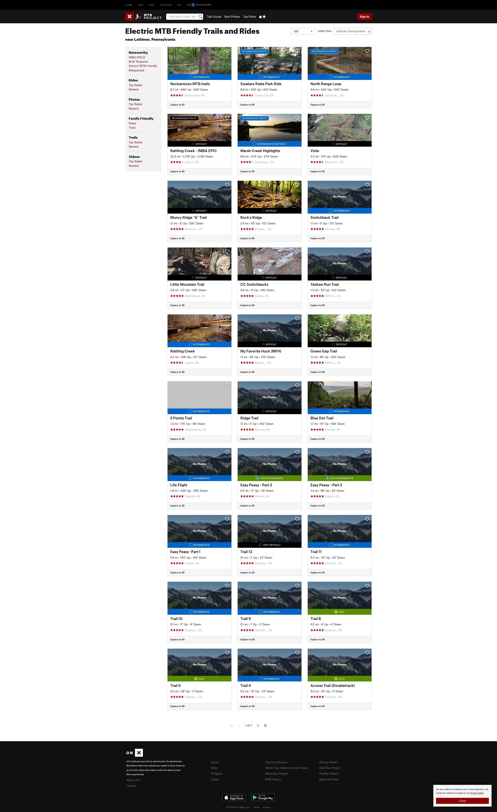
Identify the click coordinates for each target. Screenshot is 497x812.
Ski (180, 4)
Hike (152, 4)
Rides (132, 123)
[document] (462, 796)
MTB (140, 4)
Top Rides (249, 16)
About (215, 762)
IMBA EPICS (137, 57)
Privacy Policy (477, 793)
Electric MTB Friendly (143, 66)
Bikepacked (136, 70)
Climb (129, 4)
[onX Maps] (134, 755)
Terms (257, 807)
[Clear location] (369, 31)
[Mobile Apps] (262, 16)
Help (214, 768)
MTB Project (273, 779)
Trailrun (166, 4)
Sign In (364, 16)
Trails (132, 127)
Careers (131, 785)
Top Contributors (276, 762)
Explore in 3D (177, 104)
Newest (134, 89)
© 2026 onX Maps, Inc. (238, 807)
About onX (133, 780)
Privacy (266, 807)
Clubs (215, 779)
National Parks (328, 779)
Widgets (216, 773)
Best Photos (232, 16)
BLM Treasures (138, 61)
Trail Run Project (330, 768)
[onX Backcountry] (199, 5)
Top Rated (135, 85)
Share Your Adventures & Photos (286, 768)
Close (462, 800)
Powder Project (329, 773)
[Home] (145, 16)
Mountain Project (276, 773)
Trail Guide (214, 16)
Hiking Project (328, 762)
